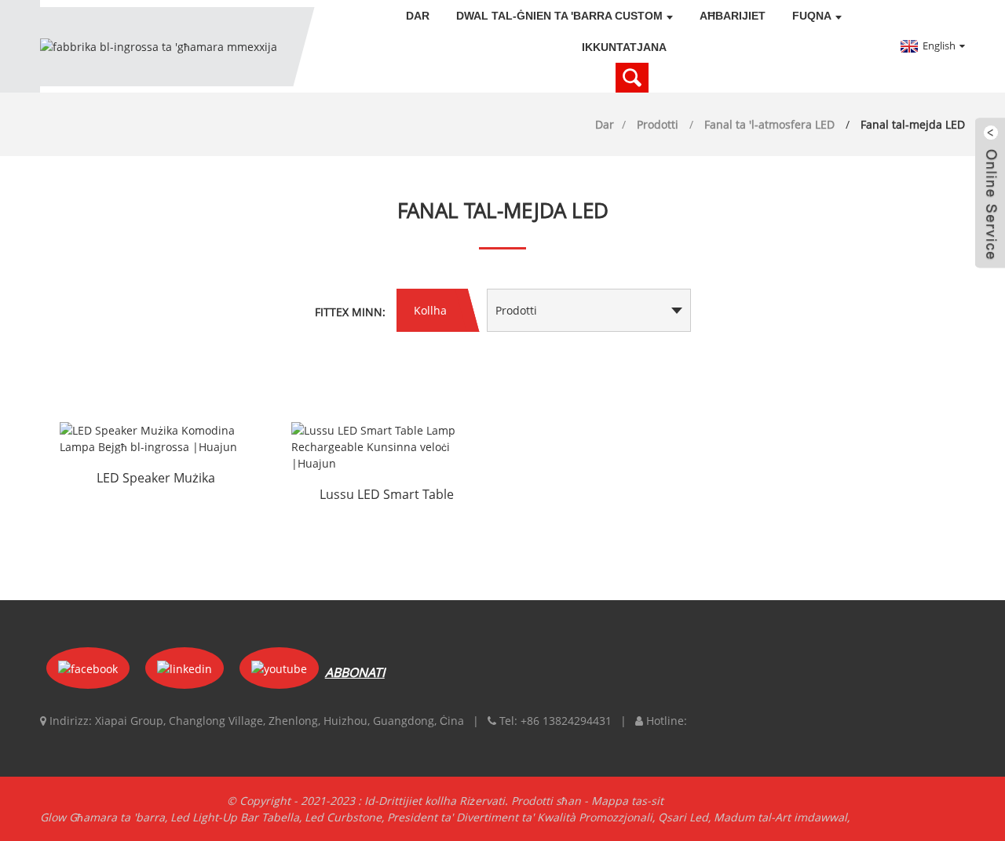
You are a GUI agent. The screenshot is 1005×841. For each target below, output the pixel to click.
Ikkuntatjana (624, 47)
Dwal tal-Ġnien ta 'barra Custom (559, 15)
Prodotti (657, 124)
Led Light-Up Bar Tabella (234, 817)
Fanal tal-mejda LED (913, 124)
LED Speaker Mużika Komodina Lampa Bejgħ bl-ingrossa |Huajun (156, 479)
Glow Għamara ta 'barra (102, 817)
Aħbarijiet (733, 15)
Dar (417, 15)
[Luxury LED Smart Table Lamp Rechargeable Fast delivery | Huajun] (387, 446)
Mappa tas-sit (627, 800)
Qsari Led (683, 817)
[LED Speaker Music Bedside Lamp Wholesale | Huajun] (155, 438)
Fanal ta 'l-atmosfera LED (769, 124)
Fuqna (811, 15)
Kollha (430, 310)
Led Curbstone (343, 817)
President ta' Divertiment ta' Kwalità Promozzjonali (519, 817)
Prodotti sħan (546, 800)
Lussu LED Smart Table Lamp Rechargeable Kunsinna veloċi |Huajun (387, 496)
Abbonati (355, 672)
